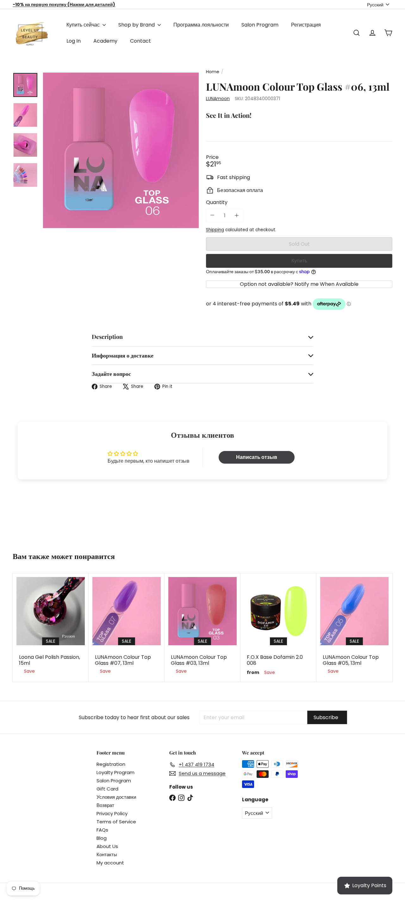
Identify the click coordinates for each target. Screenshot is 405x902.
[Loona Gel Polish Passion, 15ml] (51, 626)
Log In (73, 41)
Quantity (216, 202)
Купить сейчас (83, 24)
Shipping (215, 230)
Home (212, 72)
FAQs (102, 830)
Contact (140, 41)
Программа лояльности (201, 24)
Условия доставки (116, 797)
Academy (105, 41)
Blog (102, 838)
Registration (111, 764)
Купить (299, 260)
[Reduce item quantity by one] (212, 215)
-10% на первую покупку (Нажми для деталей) (64, 4)
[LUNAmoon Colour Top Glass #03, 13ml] (202, 626)
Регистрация (306, 24)
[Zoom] (121, 150)
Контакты (107, 854)
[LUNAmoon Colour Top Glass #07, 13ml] (127, 626)
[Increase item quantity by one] (236, 215)
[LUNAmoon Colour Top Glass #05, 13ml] (354, 626)
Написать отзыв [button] (256, 457)
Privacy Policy (112, 813)
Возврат (105, 805)
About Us (107, 846)
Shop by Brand (137, 24)
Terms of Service (116, 821)
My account (110, 862)
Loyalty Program (115, 772)
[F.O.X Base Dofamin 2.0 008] (278, 627)
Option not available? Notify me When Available (299, 284)
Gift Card (107, 788)
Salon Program (259, 24)
